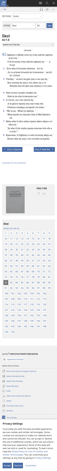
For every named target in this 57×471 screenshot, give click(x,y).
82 (4, 54)
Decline (18, 465)
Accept (7, 465)
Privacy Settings (43, 457)
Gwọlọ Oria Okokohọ (12, 381)
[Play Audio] (41, 9)
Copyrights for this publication (14, 163)
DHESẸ (6, 25)
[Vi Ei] (47, 9)
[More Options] (53, 9)
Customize (30, 465)
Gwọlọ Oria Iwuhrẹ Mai (13, 376)
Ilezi (4, 9)
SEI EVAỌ (6, 16)
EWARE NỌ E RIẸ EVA (11, 228)
